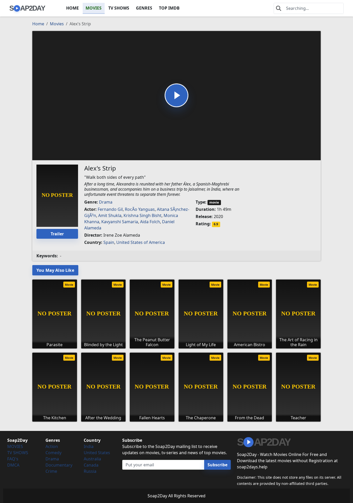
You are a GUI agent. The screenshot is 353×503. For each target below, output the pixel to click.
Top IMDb (169, 8)
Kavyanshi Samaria (119, 222)
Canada (91, 465)
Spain (108, 242)
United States (97, 452)
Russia (90, 471)
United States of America (140, 242)
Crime (51, 471)
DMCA (13, 465)
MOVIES (94, 8)
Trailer (57, 234)
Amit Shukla (109, 215)
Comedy (53, 452)
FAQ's (12, 459)
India (89, 446)
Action (51, 446)
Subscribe (217, 465)
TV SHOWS (118, 8)
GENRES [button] (144, 8)
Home (38, 24)
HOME (72, 8)
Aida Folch (150, 222)
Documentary (58, 465)
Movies (57, 24)
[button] (176, 95)
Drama (105, 202)
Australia (92, 459)
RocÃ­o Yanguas (140, 209)
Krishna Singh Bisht (143, 215)
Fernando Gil (110, 209)
